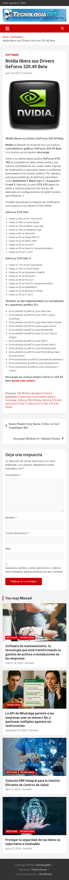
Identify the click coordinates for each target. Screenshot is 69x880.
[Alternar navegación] (7, 28)
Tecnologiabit (43, 865)
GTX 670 (53, 403)
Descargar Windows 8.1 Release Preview (36, 438)
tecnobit (27, 73)
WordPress (45, 874)
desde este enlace (23, 380)
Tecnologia (27, 637)
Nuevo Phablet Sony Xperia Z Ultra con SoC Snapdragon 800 (34, 425)
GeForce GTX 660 (51, 400)
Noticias (11, 637)
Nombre (11, 517)
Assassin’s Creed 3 (41, 393)
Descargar (11, 400)
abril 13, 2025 (12, 789)
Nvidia (8, 407)
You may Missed (18, 598)
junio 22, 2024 (13, 848)
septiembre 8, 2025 (16, 730)
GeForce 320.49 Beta (29, 400)
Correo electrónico (17, 533)
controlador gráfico (44, 396)
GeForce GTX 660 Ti (16, 403)
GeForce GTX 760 (38, 403)
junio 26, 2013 (13, 73)
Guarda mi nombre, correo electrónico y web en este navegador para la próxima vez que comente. (34, 569)
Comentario (13, 475)
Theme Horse (39, 869)
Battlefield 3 (12, 396)
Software (12, 55)
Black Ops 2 (26, 396)
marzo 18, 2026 (14, 663)
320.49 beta (23, 393)
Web (7, 548)
